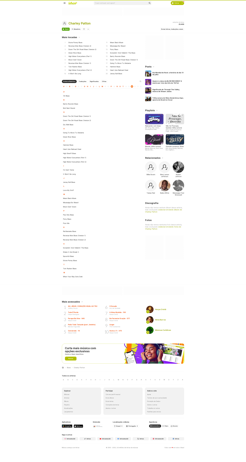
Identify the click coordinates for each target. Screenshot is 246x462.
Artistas (66, 398)
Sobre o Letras (152, 405)
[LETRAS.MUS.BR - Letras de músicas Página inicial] (72, 3)
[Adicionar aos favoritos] (84, 29)
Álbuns (66, 401)
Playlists (67, 405)
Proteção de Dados (153, 401)
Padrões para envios (154, 411)
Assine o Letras (111, 408)
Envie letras (109, 401)
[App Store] (78, 426)
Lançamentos (68, 411)
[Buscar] (149, 3)
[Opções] (88, 29)
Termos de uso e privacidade (157, 398)
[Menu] (64, 3)
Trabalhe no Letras (153, 408)
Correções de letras (112, 405)
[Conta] (182, 3)
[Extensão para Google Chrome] (98, 426)
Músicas (66, 394)
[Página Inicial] (63, 368)
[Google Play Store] (67, 426)
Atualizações (68, 408)
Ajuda (149, 394)
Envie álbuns (110, 398)
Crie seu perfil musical (113, 394)
